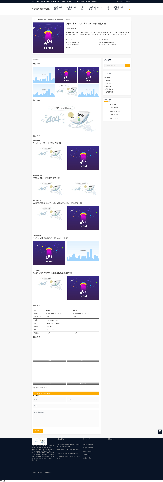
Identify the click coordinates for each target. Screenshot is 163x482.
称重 (37, 388)
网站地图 (2, 481)
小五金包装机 (86, 454)
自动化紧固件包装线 (88, 448)
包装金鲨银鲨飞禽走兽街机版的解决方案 (96, 8)
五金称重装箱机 (114, 114)
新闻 (108, 8)
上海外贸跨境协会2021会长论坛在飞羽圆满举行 (68, 457)
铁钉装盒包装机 (87, 458)
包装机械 (82, 8)
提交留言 (38, 431)
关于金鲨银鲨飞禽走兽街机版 (71, 8)
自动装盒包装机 (108, 92)
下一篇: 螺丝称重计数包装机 (42, 393)
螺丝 (45, 388)
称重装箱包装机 (108, 89)
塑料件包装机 (108, 86)
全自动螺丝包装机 (115, 104)
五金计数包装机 (114, 107)
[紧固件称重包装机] (44, 75)
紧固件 (41, 388)
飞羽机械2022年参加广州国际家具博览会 (68, 453)
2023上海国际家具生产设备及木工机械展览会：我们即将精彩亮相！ (68, 445)
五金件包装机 (108, 80)
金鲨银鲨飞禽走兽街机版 (41, 9)
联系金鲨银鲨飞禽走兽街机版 (118, 8)
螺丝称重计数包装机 (115, 111)
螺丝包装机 (107, 78)
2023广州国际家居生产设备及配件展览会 (68, 449)
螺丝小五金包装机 (115, 118)
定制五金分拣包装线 (88, 444)
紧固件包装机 (56, 19)
